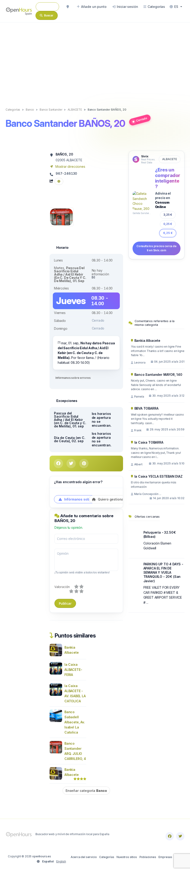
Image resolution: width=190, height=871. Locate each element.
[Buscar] (67, 6)
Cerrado (142, 119)
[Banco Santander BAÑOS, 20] (61, 216)
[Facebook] (169, 836)
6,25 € (167, 233)
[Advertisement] (95, 60)
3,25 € (167, 214)
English (61, 861)
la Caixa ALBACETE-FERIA (73, 670)
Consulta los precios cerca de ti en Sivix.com (156, 248)
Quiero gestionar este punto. (120, 499)
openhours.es (41, 856)
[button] (175, 6)
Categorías (106, 857)
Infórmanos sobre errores (72, 378)
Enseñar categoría (86, 791)
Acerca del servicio (84, 857)
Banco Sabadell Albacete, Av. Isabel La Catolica (74, 722)
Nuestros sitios (127, 857)
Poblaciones (147, 857)
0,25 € (167, 224)
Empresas (165, 857)
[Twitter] (180, 836)
